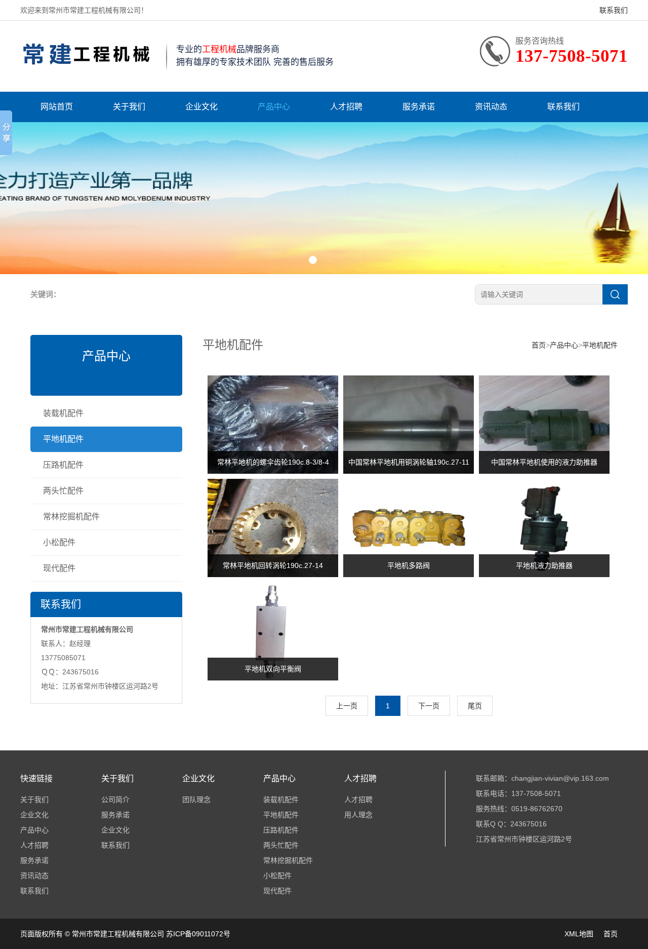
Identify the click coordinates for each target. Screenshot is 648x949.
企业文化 (201, 106)
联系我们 (613, 10)
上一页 (346, 706)
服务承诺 (418, 106)
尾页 (475, 706)
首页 (539, 345)
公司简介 (115, 799)
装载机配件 (63, 413)
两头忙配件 (63, 490)
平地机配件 (63, 439)
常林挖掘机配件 (71, 516)
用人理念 (358, 815)
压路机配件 (63, 465)
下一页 (428, 706)
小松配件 (59, 542)
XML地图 (578, 934)
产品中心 (274, 106)
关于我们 (129, 106)
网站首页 (56, 106)
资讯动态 (491, 106)
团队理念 (196, 799)
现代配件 (59, 568)
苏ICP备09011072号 (198, 934)
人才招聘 (346, 106)
